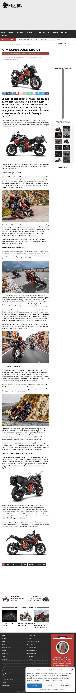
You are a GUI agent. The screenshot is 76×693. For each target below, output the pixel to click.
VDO (3, 387)
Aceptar (34, 685)
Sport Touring (53, 32)
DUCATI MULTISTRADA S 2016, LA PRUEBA (40, 625)
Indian (3, 656)
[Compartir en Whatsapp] (30, 93)
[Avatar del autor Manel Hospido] (62, 652)
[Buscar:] (65, 39)
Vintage (10, 32)
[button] (72, 670)
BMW (3, 641)
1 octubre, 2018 (8, 58)
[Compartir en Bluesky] (43, 93)
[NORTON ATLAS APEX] (66, 135)
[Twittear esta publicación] (8, 93)
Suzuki (4, 677)
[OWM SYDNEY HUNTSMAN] (58, 160)
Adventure (42, 32)
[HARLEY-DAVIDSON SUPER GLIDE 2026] (66, 147)
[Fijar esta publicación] (17, 93)
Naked (32, 58)
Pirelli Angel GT (26, 258)
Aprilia (3, 635)
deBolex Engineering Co (33, 641)
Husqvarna (5, 653)
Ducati (3, 644)
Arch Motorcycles (31, 635)
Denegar (50, 685)
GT (19, 564)
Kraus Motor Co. (31, 656)
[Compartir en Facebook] (4, 93)
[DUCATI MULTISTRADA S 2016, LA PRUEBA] (41, 616)
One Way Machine (32, 662)
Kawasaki (4, 659)
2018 (14, 564)
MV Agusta (5, 668)
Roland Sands (30, 665)
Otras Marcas (5, 685)
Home (3, 32)
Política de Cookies (41, 689)
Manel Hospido (20, 58)
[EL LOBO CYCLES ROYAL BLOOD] (66, 129)
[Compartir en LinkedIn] (12, 93)
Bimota (4, 638)
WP (29, 298)
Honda (4, 650)
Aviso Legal (62, 689)
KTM (28, 58)
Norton (4, 671)
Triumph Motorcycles (8, 680)
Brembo (10, 312)
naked (11, 107)
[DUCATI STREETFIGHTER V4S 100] (58, 154)
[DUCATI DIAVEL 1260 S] (9, 616)
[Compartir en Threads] (47, 93)
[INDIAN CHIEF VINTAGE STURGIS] (58, 129)
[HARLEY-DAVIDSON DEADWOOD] (58, 135)
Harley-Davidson (6, 647)
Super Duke (41, 564)
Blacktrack (29, 638)
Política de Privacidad (52, 689)
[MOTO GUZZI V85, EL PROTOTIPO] (25, 616)
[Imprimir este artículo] (25, 93)
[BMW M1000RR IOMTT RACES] (66, 154)
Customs (20, 32)
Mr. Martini (29, 659)
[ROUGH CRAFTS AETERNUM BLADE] (66, 160)
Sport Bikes (30, 32)
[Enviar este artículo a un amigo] (21, 93)
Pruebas (4, 36)
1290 (8, 564)
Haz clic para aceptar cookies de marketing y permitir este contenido (63, 94)
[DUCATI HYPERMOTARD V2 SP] (58, 141)
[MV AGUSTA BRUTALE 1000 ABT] (58, 147)
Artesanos (64, 32)
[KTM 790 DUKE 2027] (66, 141)
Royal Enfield (5, 674)
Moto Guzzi (5, 665)
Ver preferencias (66, 685)
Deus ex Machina (31, 644)
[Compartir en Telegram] (38, 93)
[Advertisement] (52, 15)
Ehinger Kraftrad (31, 647)
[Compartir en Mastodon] (34, 93)
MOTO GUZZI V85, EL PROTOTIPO (25, 624)
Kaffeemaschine (31, 653)
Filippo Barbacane (32, 650)
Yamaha (4, 683)
